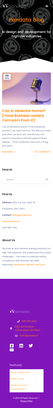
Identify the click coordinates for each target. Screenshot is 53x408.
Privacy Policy (26, 401)
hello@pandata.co (22, 215)
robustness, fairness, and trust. (29, 264)
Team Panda (17, 378)
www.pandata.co (11, 221)
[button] (47, 6)
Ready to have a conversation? (19, 387)
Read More (7, 151)
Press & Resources (20, 372)
